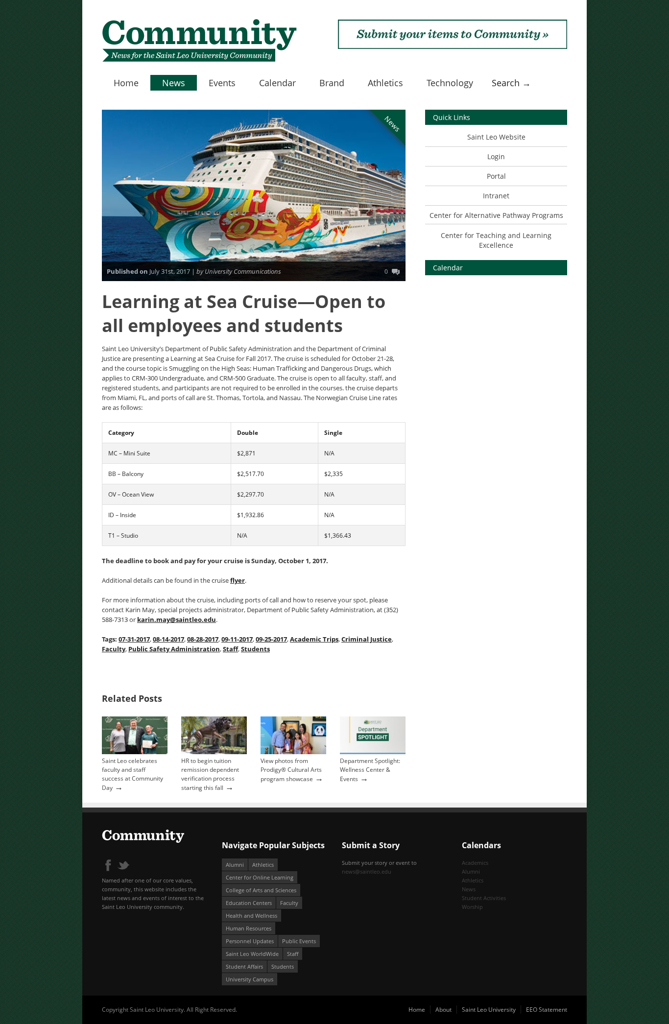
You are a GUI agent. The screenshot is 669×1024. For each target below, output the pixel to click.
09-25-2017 (271, 639)
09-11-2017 (237, 639)
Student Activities (484, 898)
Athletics (385, 83)
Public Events (299, 941)
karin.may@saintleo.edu (176, 619)
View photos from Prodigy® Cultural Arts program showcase (291, 770)
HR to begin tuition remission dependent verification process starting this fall (210, 774)
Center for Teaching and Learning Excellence (496, 240)
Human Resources (248, 928)
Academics (475, 862)
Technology (450, 83)
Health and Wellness (251, 915)
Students (255, 648)
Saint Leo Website (496, 137)
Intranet (496, 195)
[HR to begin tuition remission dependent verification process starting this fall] (214, 752)
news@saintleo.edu (366, 871)
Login (496, 156)
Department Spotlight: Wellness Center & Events (370, 770)
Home (126, 83)
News (173, 83)
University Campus (249, 979)
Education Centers (249, 902)
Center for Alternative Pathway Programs (496, 215)
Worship (472, 906)
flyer (237, 580)
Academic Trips (314, 639)
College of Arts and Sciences (261, 890)
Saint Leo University (489, 1009)
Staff (230, 648)
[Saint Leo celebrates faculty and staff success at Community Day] (134, 752)
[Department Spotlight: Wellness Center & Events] (373, 752)
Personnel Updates (250, 941)
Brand (331, 83)
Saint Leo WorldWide (252, 953)
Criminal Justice (366, 639)
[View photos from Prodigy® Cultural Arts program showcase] (293, 752)
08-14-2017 (168, 639)
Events (222, 83)
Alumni (235, 864)
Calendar (277, 83)
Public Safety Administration (174, 648)
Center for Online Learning (259, 877)
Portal (496, 176)
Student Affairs (244, 966)
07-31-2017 (134, 639)
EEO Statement (546, 1009)
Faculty (113, 648)
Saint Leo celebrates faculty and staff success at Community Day (132, 774)
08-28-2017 (202, 639)
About (443, 1009)
